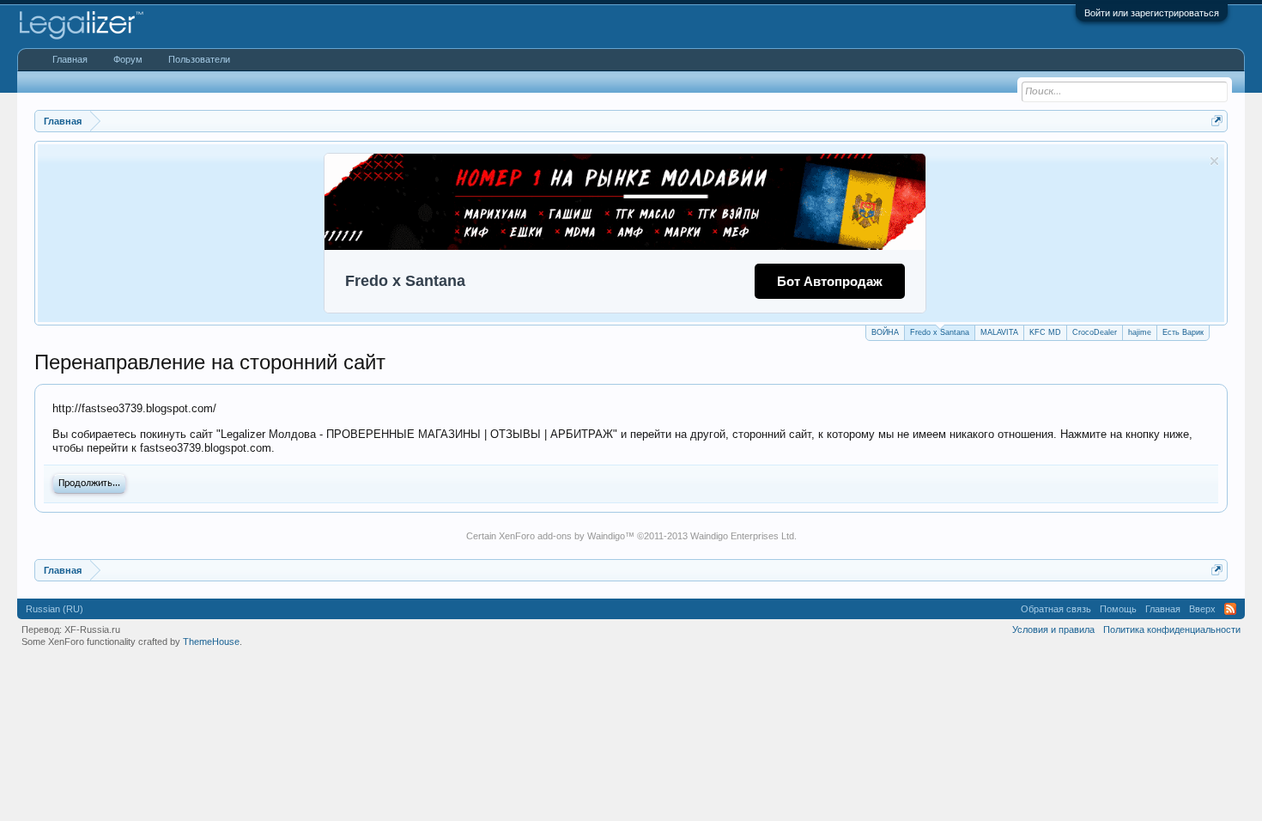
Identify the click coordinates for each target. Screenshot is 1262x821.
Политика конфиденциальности (1172, 629)
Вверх (1202, 609)
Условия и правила (1053, 629)
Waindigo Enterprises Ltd (742, 536)
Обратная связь (1056, 609)
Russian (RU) (54, 609)
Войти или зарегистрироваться (1151, 13)
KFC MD (1045, 332)
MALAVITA (999, 332)
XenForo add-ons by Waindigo (562, 536)
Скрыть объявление (1214, 161)
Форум (128, 59)
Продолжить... (89, 483)
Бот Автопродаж (830, 281)
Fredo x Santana (939, 332)
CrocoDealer (1094, 332)
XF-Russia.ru (92, 629)
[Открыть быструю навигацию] (1217, 120)
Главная (70, 59)
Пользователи (199, 59)
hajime (1139, 332)
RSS (1230, 609)
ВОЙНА (885, 332)
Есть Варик (1183, 332)
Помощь (1118, 609)
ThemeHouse (211, 641)
